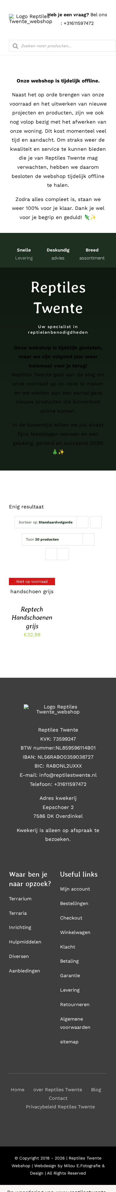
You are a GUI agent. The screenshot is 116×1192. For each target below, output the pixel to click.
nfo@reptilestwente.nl (69, 775)
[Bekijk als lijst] (63, 554)
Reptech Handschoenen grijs (32, 617)
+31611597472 (79, 23)
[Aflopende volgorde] (96, 522)
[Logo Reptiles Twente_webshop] (30, 16)
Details (31, 588)
